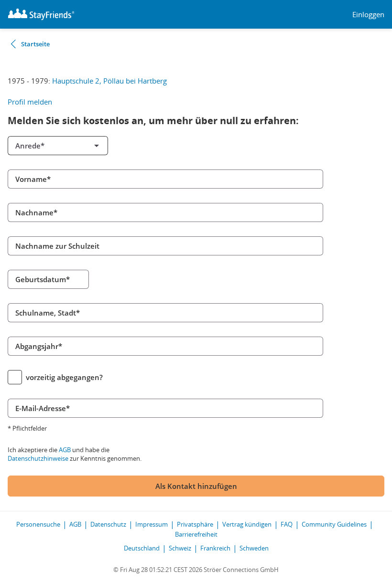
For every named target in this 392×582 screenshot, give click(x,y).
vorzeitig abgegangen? (64, 377)
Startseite (35, 44)
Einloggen (368, 14)
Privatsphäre (195, 524)
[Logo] (41, 14)
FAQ (287, 524)
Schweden (254, 548)
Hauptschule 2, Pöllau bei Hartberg (109, 80)
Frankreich (215, 548)
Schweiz (180, 548)
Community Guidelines (334, 524)
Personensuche (38, 524)
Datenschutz (108, 524)
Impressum (151, 524)
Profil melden (30, 101)
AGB (65, 449)
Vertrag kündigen (247, 524)
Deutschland (142, 548)
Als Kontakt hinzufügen (196, 486)
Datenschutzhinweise (38, 458)
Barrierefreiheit (196, 534)
